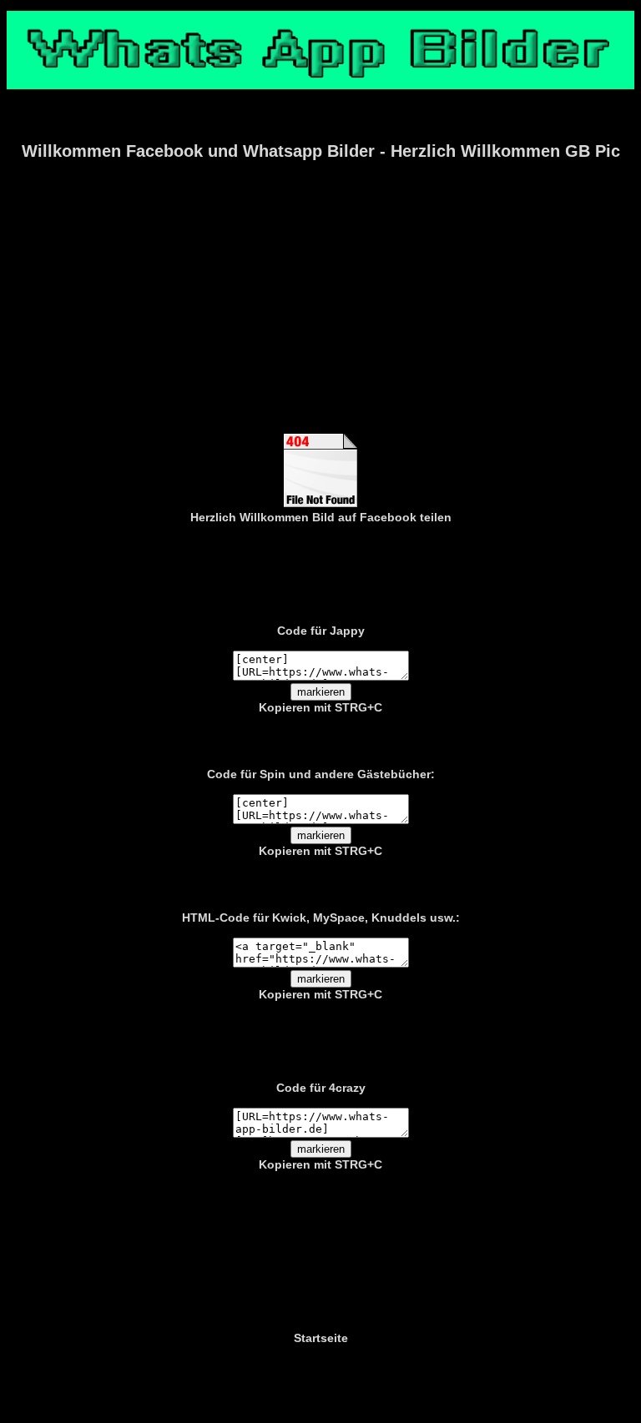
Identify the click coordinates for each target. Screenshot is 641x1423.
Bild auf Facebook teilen (382, 517)
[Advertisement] (320, 308)
